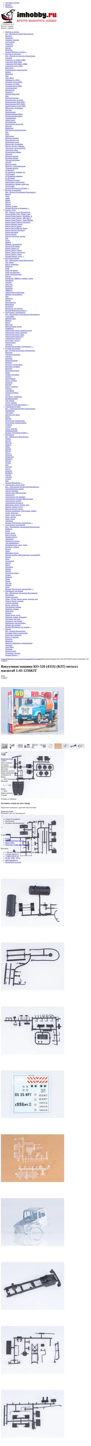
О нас (7, 839)
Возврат (8, 5)
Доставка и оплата (12, 3)
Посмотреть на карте (13, 862)
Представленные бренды (14, 841)
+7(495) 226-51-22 (12, 856)
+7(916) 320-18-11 (12, 854)
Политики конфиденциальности (17, 845)
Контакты (9, 7)
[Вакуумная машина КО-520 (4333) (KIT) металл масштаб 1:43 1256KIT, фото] (32, 742)
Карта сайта (9, 843)
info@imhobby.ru (11, 860)
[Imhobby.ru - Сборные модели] (28, 22)
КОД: (3, 676)
